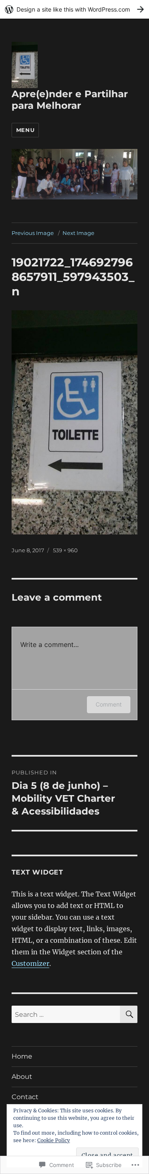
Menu (25, 130)
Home (22, 1056)
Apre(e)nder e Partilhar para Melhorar (70, 99)
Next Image (78, 233)
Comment (109, 704)
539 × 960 (65, 550)
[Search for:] (66, 1014)
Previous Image (33, 233)
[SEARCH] (128, 1014)
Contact (25, 1097)
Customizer (30, 963)
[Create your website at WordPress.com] (74, 9)
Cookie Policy (53, 1140)
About (22, 1077)
